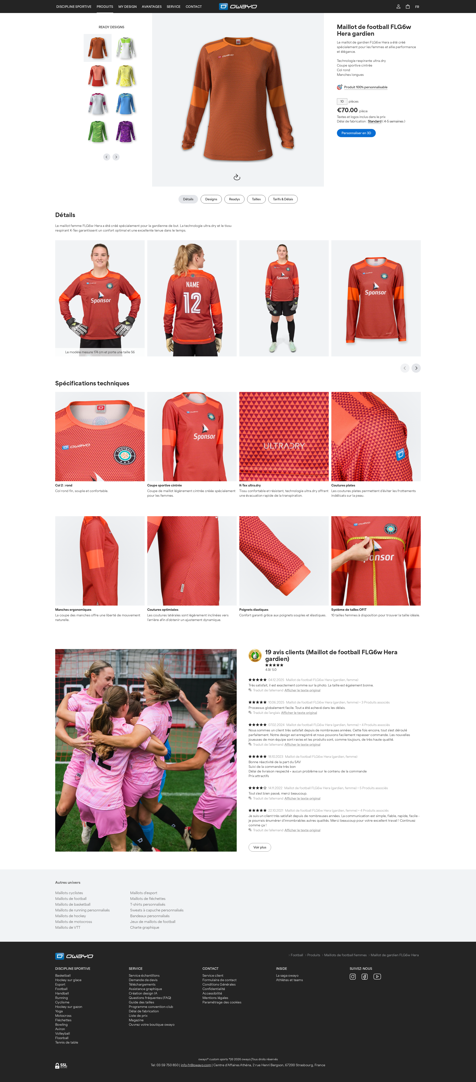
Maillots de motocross (73, 922)
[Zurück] (405, 368)
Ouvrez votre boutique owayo (151, 1024)
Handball (62, 993)
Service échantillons (144, 975)
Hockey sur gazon (68, 1007)
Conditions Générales (219, 984)
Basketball (63, 975)
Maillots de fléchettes (147, 899)
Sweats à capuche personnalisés (157, 910)
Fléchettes (63, 1020)
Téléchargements (142, 984)
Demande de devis (143, 980)
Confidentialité (213, 989)
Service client (212, 975)
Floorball (62, 1038)
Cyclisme (62, 1002)
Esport (60, 984)
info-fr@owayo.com (196, 1065)
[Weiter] (416, 368)
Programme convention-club (151, 1007)
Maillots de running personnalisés (82, 910)
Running (61, 998)
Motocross (63, 1016)
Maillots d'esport (143, 893)
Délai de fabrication (144, 1011)
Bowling (61, 1024)
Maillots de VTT (67, 928)
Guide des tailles (141, 1002)
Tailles (256, 199)
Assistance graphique (145, 989)
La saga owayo (287, 975)
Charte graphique (144, 928)
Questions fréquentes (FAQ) (150, 998)
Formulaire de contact (219, 980)
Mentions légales (215, 998)
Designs (211, 199)
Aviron (60, 1029)
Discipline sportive (73, 7)
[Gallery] (111, 89)
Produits (105, 7)
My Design (127, 7)
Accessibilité (212, 993)
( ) (386, 121)
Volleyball (62, 1033)
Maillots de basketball (72, 905)
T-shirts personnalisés (147, 905)
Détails (188, 199)
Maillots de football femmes (345, 955)
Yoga (59, 1011)
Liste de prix (138, 1016)
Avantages (152, 7)
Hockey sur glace (68, 980)
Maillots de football (70, 899)
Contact (194, 7)
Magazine (136, 1020)
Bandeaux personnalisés (150, 916)
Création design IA (143, 993)
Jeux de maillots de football (152, 922)
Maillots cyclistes (69, 893)
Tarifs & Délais (283, 199)
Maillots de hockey (70, 916)
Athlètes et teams (289, 980)
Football (297, 955)
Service (174, 7)
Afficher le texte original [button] (302, 690)
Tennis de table (66, 1042)
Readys (234, 199)
